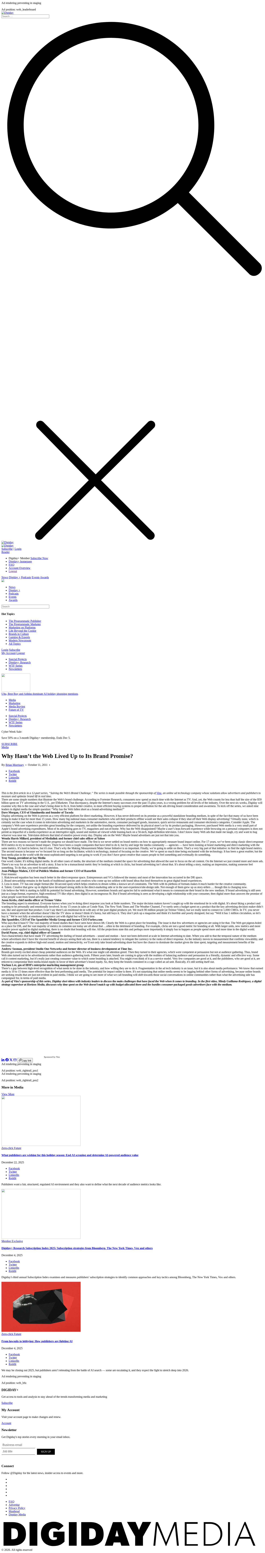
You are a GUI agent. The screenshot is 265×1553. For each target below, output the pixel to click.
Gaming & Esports (19, 637)
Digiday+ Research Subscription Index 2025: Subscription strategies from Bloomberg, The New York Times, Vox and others (77, 1248)
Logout (13, 571)
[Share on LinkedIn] (3, 1060)
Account (6, 1423)
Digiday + (14, 577)
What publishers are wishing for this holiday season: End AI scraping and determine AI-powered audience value (69, 1155)
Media (12, 699)
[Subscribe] (7, 545)
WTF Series (15, 665)
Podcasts (26, 577)
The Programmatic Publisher (25, 620)
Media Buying (17, 706)
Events (35, 577)
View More (7, 1094)
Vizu (158, 793)
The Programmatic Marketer (25, 624)
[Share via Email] (15, 1060)
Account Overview (19, 567)
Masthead (14, 1511)
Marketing (14, 703)
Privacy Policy (17, 1508)
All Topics (15, 643)
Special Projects (18, 659)
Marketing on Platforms (22, 627)
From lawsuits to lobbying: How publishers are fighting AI (36, 1341)
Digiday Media (17, 1514)
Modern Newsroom (20, 640)
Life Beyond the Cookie (22, 630)
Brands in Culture (19, 633)
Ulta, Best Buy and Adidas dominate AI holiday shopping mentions (39, 693)
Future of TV (16, 709)
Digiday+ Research (20, 662)
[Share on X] (11, 1060)
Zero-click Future (11, 1148)
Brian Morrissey (15, 764)
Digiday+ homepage (20, 561)
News (4, 577)
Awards (44, 577)
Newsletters (15, 668)
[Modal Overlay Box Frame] (28, 1451)
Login (18, 548)
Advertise (14, 1504)
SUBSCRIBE (9, 743)
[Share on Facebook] (7, 1060)
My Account (8, 653)
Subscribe (7, 548)
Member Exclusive (12, 1241)
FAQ (11, 564)
